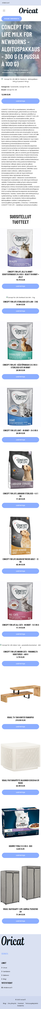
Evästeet (21, 1003)
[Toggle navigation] (4, 10)
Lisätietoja (20, 101)
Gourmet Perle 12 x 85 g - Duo (20, 846)
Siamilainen (6, 971)
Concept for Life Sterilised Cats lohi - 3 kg (20, 301)
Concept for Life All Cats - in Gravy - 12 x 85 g (20, 625)
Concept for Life (24, 87)
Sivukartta (20, 1006)
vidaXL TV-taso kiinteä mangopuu (20, 717)
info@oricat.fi (5, 3)
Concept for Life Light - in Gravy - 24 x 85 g (20, 430)
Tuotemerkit (14, 87)
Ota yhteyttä (12, 1003)
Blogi (4, 979)
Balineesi (6, 975)
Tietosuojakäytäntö (31, 1003)
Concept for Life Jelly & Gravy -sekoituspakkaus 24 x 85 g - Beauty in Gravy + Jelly (20, 274)
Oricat (5, 968)
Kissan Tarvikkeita (11, 19)
